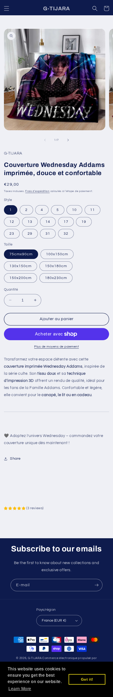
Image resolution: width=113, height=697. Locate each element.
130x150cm (20, 266)
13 (30, 222)
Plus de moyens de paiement (56, 346)
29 (30, 233)
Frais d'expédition (37, 191)
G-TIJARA (35, 658)
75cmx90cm (21, 254)
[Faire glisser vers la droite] (68, 140)
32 (66, 233)
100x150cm (57, 254)
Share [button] (15, 458)
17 (66, 222)
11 (92, 210)
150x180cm (56, 266)
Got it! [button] (87, 679)
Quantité (11, 289)
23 (11, 233)
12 (11, 222)
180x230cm (56, 278)
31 (47, 233)
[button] (6, 8)
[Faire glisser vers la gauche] (45, 140)
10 (74, 210)
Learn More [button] (19, 688)
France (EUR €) (54, 620)
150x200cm (20, 278)
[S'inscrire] (96, 585)
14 (47, 222)
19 (83, 222)
